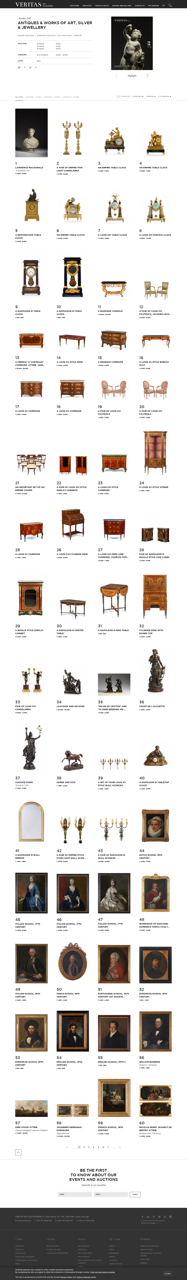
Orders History (115, 1264)
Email (98, 1194)
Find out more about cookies (102, 1272)
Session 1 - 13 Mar (33, 97)
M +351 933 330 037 (64, 1220)
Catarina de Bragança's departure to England (31, 1130)
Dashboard (114, 1253)
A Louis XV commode (27, 411)
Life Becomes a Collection (26, 1260)
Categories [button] (136, 96)
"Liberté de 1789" (22, 785)
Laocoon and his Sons (70, 706)
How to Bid (144, 1259)
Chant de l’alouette (152, 706)
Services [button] (87, 5)
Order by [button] (150, 96)
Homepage (19, 1246)
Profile (112, 1256)
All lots (19, 97)
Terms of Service (84, 1277)
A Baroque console (110, 311)
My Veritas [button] (153, 5)
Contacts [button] (140, 5)
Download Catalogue (46, 35)
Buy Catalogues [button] (65, 35)
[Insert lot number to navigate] (119, 96)
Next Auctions (53, 1246)
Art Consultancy (85, 1253)
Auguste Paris (24, 782)
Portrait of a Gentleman (148, 1065)
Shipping (143, 1263)
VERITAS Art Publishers (24, 1256)
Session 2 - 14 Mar (52, 97)
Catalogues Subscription (57, 1253)
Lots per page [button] (163, 96)
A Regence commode (110, 362)
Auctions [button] (74, 5)
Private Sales (102, 5)
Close (167, 1274)
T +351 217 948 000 (43, 1220)
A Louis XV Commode (69, 411)
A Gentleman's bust (22, 170)
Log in (111, 1249)
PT (164, 5)
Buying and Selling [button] (121, 5)
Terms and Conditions (149, 1246)
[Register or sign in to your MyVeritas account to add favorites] (44, 112)
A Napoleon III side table (113, 630)
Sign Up (112, 1246)
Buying (81, 1266)
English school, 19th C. (112, 1062)
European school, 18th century (150, 1133)
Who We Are (20, 1253)
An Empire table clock (112, 168)
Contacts (19, 1249)
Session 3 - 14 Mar (71, 97)
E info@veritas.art (23, 1220)
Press (17, 1264)
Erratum (77, 35)
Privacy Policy (146, 1249)
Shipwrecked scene (63, 1133)
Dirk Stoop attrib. (26, 1127)
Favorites (113, 1260)
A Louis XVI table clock (112, 235)
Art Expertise (83, 1246)
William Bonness (149, 1062)
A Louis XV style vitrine (153, 487)
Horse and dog (66, 782)
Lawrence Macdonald (29, 168)
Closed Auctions (54, 1249)
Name (62, 1194)
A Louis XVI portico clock (155, 235)
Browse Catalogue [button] (26, 35)
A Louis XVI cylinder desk (72, 554)
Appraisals (82, 1249)
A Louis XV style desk (70, 362)
